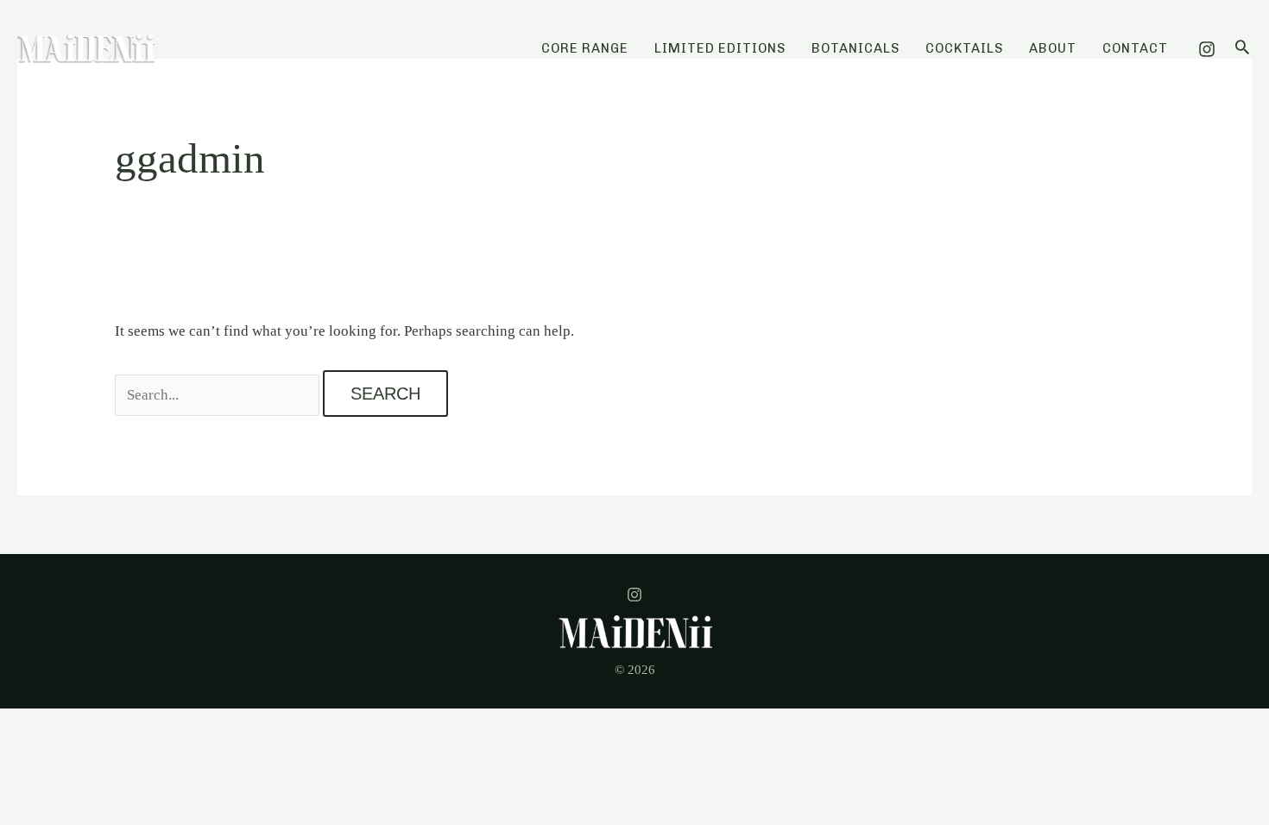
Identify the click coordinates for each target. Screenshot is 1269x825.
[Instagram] (1206, 49)
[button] (1242, 49)
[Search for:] (219, 395)
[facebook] (634, 594)
